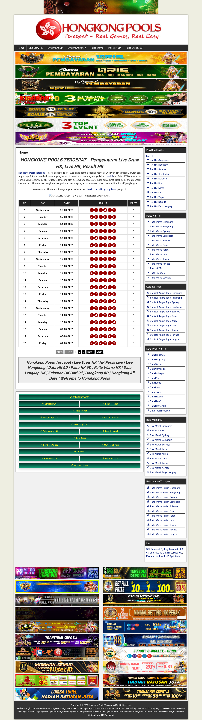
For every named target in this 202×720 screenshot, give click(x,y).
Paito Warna (97, 47)
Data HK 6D (155, 401)
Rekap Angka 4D (50, 431)
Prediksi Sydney (158, 169)
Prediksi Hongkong (159, 164)
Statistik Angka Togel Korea (164, 321)
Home (21, 47)
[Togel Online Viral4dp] (101, 139)
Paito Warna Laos (158, 254)
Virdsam (21, 708)
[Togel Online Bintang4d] (57, 640)
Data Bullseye (157, 373)
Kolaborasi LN (111, 458)
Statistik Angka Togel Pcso (163, 316)
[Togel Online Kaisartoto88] (57, 680)
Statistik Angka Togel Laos (163, 325)
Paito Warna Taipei (159, 259)
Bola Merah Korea (159, 454)
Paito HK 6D (114, 47)
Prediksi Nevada (158, 202)
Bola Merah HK (157, 430)
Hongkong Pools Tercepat (31, 173)
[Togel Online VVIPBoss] (101, 58)
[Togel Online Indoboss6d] (145, 573)
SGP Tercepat (153, 549)
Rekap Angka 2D (80, 424)
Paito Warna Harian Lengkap (164, 534)
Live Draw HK (36, 47)
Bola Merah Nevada (159, 468)
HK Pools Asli (107, 715)
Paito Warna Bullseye (160, 240)
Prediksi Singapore (159, 160)
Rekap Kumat (80, 411)
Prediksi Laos (156, 192)
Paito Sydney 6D (134, 47)
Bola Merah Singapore (161, 426)
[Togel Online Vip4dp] (145, 600)
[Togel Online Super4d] (101, 85)
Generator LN (50, 404)
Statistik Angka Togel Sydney (164, 302)
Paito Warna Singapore (161, 222)
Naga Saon (67, 708)
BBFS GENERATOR (80, 397)
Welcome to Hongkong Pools (102, 189)
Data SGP (120, 708)
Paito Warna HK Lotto (128, 712)
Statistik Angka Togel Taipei (164, 330)
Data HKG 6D (156, 552)
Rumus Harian (111, 404)
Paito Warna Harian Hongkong (165, 492)
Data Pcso (155, 378)
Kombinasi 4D (50, 458)
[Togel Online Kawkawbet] (57, 600)
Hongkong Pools (70, 712)
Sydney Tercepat (169, 549)
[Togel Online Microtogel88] (57, 573)
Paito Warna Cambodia (161, 236)
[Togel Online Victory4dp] (57, 586)
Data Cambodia (158, 369)
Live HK (109, 176)
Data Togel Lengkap (160, 410)
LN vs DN (80, 452)
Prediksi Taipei (157, 197)
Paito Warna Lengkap (160, 277)
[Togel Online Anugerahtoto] (145, 627)
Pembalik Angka (50, 445)
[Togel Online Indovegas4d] (145, 694)
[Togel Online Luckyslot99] (145, 586)
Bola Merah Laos (158, 458)
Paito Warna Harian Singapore (165, 488)
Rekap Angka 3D (111, 417)
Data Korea (155, 382)
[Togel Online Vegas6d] (57, 613)
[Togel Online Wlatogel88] (57, 654)
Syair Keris (175, 556)
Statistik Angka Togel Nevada (164, 335)
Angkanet (43, 712)
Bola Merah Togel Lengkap (163, 472)
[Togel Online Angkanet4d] (145, 654)
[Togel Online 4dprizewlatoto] (57, 667)
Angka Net (30, 708)
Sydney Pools (55, 712)
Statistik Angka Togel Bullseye (165, 311)
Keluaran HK (152, 556)
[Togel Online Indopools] (145, 667)
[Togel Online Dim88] (101, 71)
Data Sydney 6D (158, 406)
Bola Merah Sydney (159, 435)
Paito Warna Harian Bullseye (164, 506)
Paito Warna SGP (98, 708)
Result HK (164, 556)
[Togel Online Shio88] (145, 680)
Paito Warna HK (43, 708)
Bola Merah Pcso (158, 449)
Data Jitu (177, 552)
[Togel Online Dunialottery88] (145, 613)
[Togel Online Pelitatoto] (101, 125)
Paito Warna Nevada (160, 264)
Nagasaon (56, 708)
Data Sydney (156, 364)
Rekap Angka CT (50, 417)
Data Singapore (158, 355)
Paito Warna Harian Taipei (163, 525)
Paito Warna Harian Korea (162, 515)
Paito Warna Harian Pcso (162, 511)
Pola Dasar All (111, 431)
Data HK (111, 708)
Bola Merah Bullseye (160, 444)
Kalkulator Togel (80, 465)
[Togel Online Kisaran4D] (101, 98)
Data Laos (155, 387)
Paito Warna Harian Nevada (163, 529)
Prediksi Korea (157, 188)
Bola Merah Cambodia (161, 440)
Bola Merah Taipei (159, 463)
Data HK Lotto (145, 712)
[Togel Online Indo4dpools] (57, 694)
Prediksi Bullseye (158, 178)
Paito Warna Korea (159, 249)
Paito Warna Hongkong (161, 226)
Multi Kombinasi (111, 445)
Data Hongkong (157, 359)
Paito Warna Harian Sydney (163, 497)
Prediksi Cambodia (159, 174)
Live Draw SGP (55, 47)
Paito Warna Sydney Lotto (106, 712)
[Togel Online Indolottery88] (145, 640)
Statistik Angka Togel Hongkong (166, 297)
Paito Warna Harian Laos (162, 520)
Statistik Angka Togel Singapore (166, 293)
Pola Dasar (81, 438)
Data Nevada (156, 396)
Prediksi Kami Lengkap (161, 206)
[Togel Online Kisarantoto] (101, 112)
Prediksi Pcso (156, 183)
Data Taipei (155, 392)
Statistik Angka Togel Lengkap (165, 339)
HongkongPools (86, 712)
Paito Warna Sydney (160, 231)
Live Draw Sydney (77, 47)
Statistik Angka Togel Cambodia (166, 307)
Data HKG (167, 552)
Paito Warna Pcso (159, 245)
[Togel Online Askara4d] (57, 627)
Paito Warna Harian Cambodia (165, 502)
